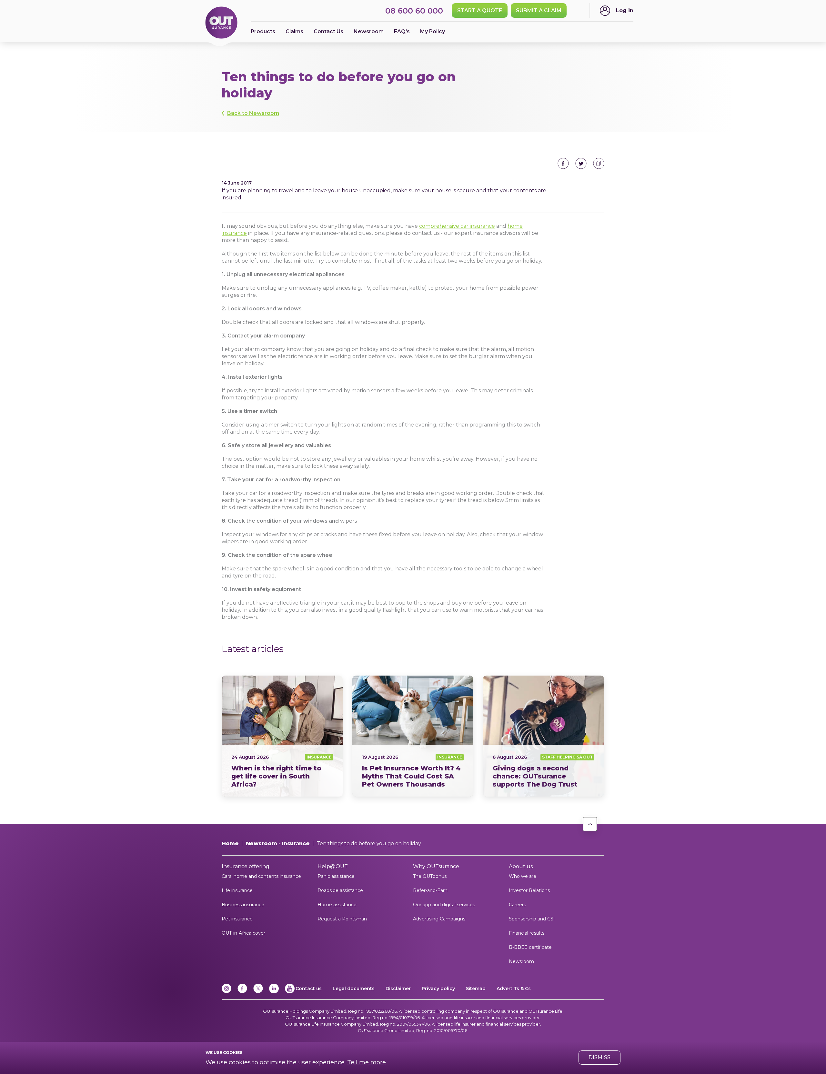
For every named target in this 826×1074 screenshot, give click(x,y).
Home (230, 843)
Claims (294, 31)
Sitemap (476, 988)
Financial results (526, 933)
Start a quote (479, 10)
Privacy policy (438, 988)
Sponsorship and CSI (532, 919)
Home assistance (337, 905)
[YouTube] (290, 991)
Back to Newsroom (253, 113)
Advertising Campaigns (439, 919)
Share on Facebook (563, 163)
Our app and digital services (444, 905)
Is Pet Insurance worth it (412, 736)
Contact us (309, 988)
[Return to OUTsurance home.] (221, 23)
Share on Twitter (581, 163)
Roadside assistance (340, 890)
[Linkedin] (274, 991)
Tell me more (366, 1062)
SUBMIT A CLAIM (538, 10)
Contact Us (328, 31)
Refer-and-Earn (430, 890)
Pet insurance (237, 919)
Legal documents (354, 988)
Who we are (522, 876)
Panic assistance (336, 876)
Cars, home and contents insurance (261, 876)
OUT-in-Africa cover (243, 933)
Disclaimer (398, 988)
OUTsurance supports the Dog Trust (543, 736)
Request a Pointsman (342, 919)
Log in (624, 10)
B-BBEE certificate (530, 947)
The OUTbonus (430, 876)
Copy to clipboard (598, 163)
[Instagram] (226, 991)
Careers (517, 905)
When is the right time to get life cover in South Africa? (282, 736)
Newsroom (521, 961)
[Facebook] (242, 991)
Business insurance (243, 905)
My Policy (432, 31)
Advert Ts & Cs (514, 988)
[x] (258, 991)
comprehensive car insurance (457, 226)
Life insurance (237, 890)
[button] (590, 824)
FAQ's (402, 31)
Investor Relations (529, 890)
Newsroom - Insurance (278, 843)
